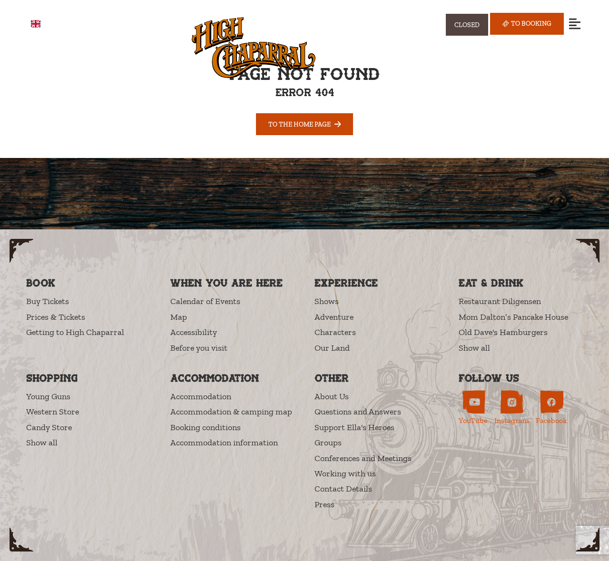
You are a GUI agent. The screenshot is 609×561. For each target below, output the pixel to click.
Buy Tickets (47, 301)
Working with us (345, 473)
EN (49, 24)
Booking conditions (205, 427)
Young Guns (48, 396)
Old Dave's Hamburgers (503, 332)
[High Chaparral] (253, 47)
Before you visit (198, 348)
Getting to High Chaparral (75, 332)
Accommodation (200, 396)
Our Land (332, 348)
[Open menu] (574, 23)
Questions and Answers (357, 411)
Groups (328, 442)
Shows (326, 301)
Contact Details (343, 488)
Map (178, 317)
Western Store (52, 411)
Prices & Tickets (55, 317)
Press (324, 504)
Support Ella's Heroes (354, 427)
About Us (331, 396)
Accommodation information (224, 442)
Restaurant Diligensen (500, 301)
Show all (474, 348)
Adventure (334, 317)
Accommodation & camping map (231, 411)
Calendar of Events (205, 301)
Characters (335, 332)
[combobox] (42, 23)
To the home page (299, 124)
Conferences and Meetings (363, 458)
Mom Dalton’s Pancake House (513, 317)
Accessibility (193, 332)
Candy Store (49, 427)
